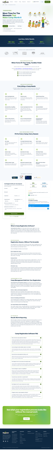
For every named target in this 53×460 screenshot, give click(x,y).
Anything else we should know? (10, 206)
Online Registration (14, 434)
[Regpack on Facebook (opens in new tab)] (5, 441)
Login (42, 1)
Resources (23, 1)
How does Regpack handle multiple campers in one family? (26, 347)
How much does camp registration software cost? (26, 354)
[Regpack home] (6, 2)
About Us (28, 1)
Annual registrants (18, 199)
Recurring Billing (14, 442)
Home (3, 4)
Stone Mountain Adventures (27, 68)
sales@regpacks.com (46, 433)
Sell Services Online (14, 441)
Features (11, 1)
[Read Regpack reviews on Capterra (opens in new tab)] (15, 178)
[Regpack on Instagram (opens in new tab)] (7, 441)
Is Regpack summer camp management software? (26, 392)
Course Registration (15, 438)
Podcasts (21, 441)
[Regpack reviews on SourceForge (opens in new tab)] (28, 177)
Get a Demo (47, 1)
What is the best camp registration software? (26, 337)
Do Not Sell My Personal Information (38, 439)
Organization (6, 195)
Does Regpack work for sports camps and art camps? (26, 384)
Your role (17, 195)
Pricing (20, 1)
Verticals (15, 1)
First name (6, 188)
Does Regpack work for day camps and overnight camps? (26, 361)
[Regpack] (7, 432)
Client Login (45, 434)
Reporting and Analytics (31, 433)
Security (36, 437)
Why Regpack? (22, 434)
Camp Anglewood (18, 68)
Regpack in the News (23, 440)
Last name (16, 188)
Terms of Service (37, 433)
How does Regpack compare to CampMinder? (26, 368)
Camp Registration (14, 435)
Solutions (6, 4)
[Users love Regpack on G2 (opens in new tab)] (21, 177)
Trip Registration (14, 439)
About (20, 433)
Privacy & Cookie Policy (38, 434)
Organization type (7, 199)
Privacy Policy (16, 216)
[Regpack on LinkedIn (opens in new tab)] (3, 441)
